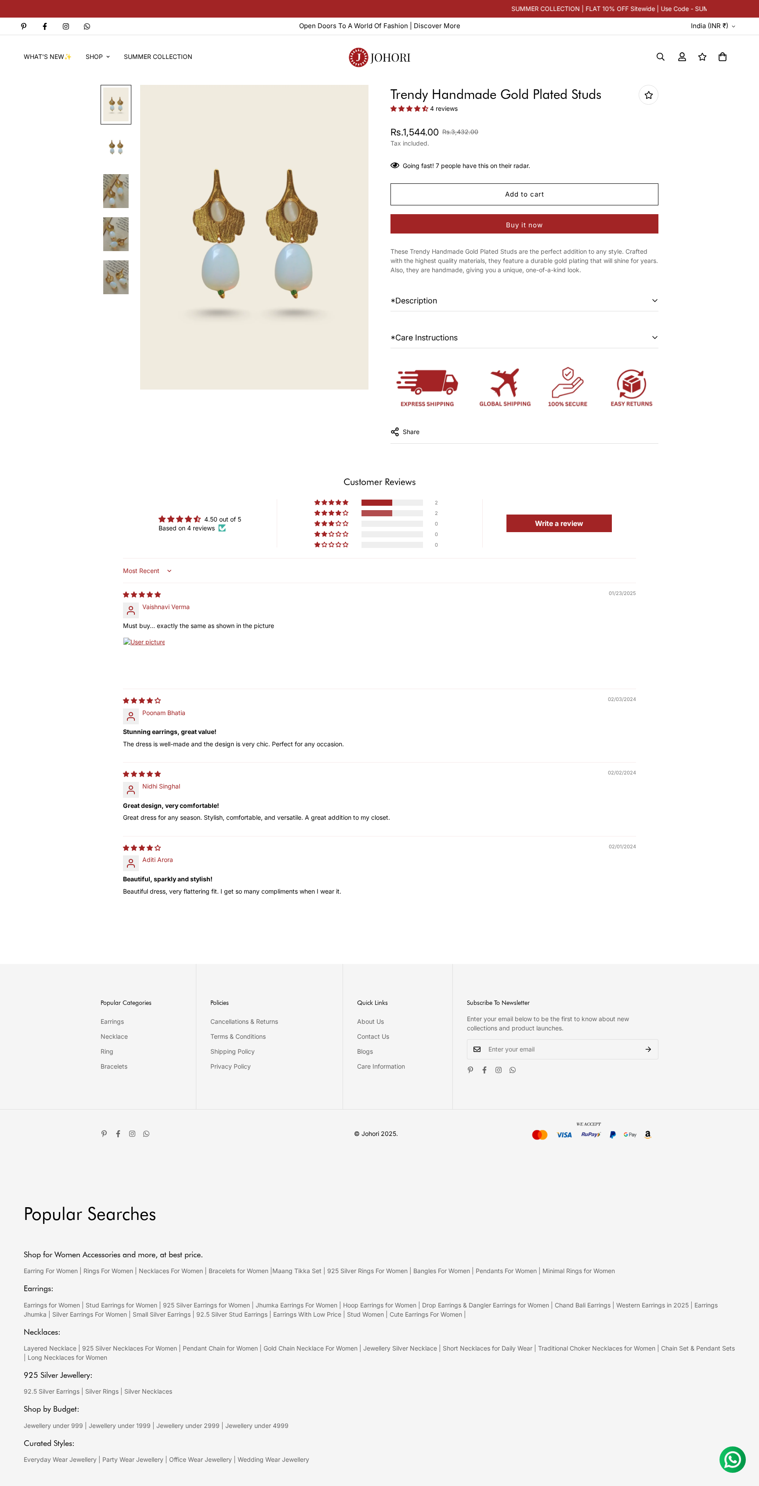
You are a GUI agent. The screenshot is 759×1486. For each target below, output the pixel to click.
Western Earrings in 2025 (652, 1305)
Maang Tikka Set (297, 1270)
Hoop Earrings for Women (379, 1305)
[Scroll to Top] (742, 1438)
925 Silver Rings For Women (367, 1270)
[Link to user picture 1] (144, 658)
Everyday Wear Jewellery (60, 1459)
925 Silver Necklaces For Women (129, 1348)
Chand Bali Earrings (583, 1305)
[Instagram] (65, 26)
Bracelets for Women (238, 1270)
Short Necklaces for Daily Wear (487, 1348)
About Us (370, 1021)
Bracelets (114, 1066)
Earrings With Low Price (307, 1314)
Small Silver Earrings (162, 1314)
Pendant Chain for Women (220, 1348)
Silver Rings (102, 1391)
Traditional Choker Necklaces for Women (596, 1348)
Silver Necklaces (148, 1391)
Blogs (365, 1051)
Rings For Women (108, 1270)
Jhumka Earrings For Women (296, 1305)
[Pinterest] (23, 26)
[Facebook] (44, 26)
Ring (107, 1051)
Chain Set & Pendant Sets (698, 1348)
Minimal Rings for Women (578, 1270)
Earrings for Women (52, 1305)
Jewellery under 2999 (188, 1425)
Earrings (112, 1021)
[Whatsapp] (87, 26)
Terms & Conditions (238, 1036)
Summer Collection (158, 56)
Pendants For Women (506, 1270)
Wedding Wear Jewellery (273, 1459)
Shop (94, 56)
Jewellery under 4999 (257, 1425)
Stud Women (365, 1314)
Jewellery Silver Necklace (400, 1348)
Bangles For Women (442, 1270)
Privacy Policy (230, 1066)
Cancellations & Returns (244, 1021)
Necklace (114, 1036)
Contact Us (373, 1036)
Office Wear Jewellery (200, 1459)
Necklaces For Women (171, 1270)
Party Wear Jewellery (132, 1459)
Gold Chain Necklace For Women (311, 1348)
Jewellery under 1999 (120, 1425)
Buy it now (524, 225)
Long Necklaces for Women (67, 1357)
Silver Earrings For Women (89, 1314)
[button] (722, 57)
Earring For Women (51, 1270)
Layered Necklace (50, 1348)
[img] (142, 594)
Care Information (381, 1066)
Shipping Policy (232, 1051)
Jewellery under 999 (53, 1425)
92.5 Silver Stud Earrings (231, 1314)
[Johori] (379, 56)
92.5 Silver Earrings (52, 1391)
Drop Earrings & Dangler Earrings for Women (485, 1305)
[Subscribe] (648, 1049)
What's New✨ (48, 56)
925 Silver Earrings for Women (206, 1305)
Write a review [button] (559, 523)
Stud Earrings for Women (121, 1305)
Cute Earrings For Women (426, 1314)
